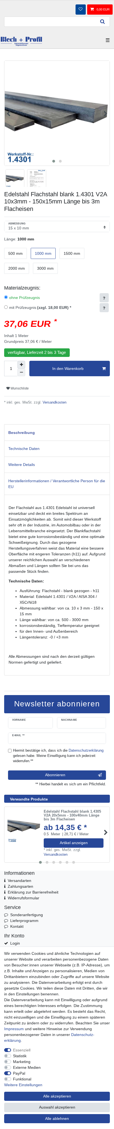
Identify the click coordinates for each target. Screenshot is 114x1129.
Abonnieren (55, 775)
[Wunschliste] (81, 9)
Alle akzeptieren (57, 1096)
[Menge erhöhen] (21, 365)
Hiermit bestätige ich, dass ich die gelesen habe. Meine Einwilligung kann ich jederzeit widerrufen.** (58, 756)
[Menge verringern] (21, 372)
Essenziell (21, 1050)
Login (15, 943)
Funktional (22, 1079)
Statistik (20, 1056)
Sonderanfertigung (26, 915)
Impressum (14, 1029)
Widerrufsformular (23, 898)
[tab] (57, 432)
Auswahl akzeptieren (57, 1107)
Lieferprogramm (24, 920)
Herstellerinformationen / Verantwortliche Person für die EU (56, 484)
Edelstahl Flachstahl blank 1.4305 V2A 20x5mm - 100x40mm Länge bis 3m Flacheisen (72, 815)
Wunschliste (19, 388)
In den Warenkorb (68, 368)
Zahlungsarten (20, 886)
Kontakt (17, 926)
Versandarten (19, 880)
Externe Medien (27, 1067)
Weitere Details (21, 464)
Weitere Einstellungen (23, 1085)
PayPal (19, 1073)
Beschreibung (21, 432)
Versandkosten (54, 402)
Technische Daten (24, 448)
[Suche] (102, 22)
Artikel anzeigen (74, 843)
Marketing (21, 1061)
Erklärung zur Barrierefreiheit (33, 892)
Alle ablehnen (57, 1118)
